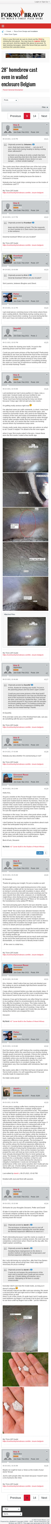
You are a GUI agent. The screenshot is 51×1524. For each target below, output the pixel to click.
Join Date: (17, 132)
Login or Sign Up (41, 2)
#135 (46, 1466)
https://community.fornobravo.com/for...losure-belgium (23, 193)
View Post (33, 144)
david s (17, 1088)
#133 (46, 1103)
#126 (46, 389)
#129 (46, 789)
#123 (46, 270)
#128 (46, 752)
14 (34, 116)
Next (44, 116)
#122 (46, 217)
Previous (15, 116)
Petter (16, 294)
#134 (46, 1204)
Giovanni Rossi (20, 775)
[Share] (46, 133)
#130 (46, 875)
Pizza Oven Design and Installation (26, 31)
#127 (46, 679)
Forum (9, 31)
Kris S (16, 125)
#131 (46, 979)
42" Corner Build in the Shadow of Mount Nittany (27, 847)
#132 (46, 1046)
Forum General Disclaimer (13, 90)
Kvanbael (18, 255)
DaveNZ (17, 328)
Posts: (33, 132)
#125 (46, 343)
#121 (46, 139)
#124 (46, 308)
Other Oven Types (10, 34)
